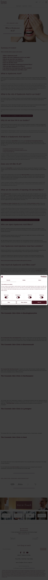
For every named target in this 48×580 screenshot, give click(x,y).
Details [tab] (24, 280)
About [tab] (39, 280)
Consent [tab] (8, 280)
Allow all (39, 302)
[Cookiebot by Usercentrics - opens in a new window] (41, 277)
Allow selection (24, 302)
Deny (9, 302)
